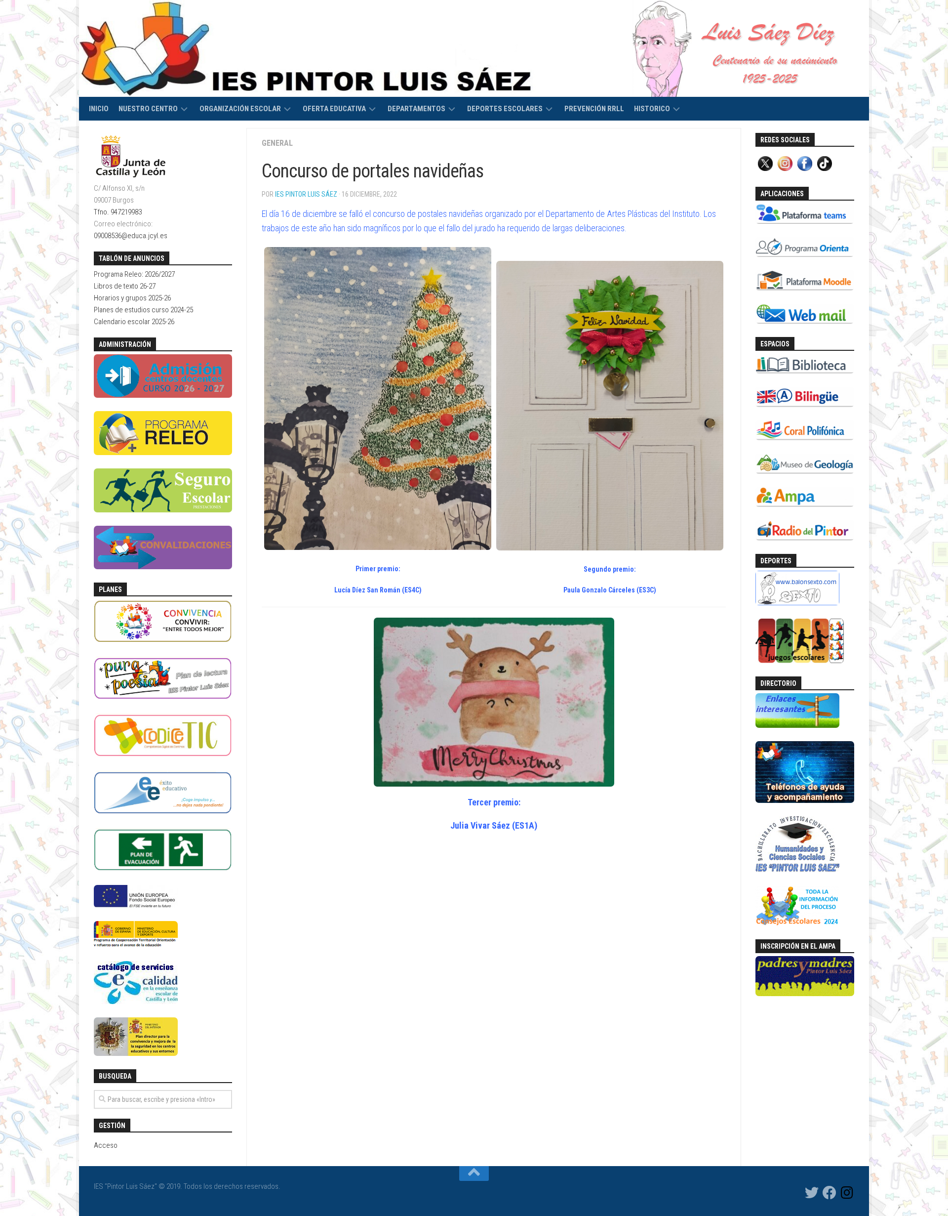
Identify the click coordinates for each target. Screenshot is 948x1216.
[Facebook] (829, 1193)
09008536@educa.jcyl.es (130, 235)
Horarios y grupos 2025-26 (132, 298)
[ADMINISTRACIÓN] (163, 395)
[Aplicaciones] (804, 221)
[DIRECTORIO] (797, 725)
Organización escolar (240, 108)
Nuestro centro (148, 108)
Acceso (106, 1145)
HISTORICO (652, 108)
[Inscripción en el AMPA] (804, 993)
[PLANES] (163, 640)
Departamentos (416, 108)
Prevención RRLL (594, 108)
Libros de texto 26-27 (125, 286)
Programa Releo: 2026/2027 (134, 274)
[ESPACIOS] (804, 371)
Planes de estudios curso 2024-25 (143, 309)
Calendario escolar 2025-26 (134, 321)
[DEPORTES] (797, 602)
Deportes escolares (505, 108)
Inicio (99, 108)
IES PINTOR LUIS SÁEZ (306, 194)
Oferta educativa (334, 108)
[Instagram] (847, 1193)
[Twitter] (812, 1193)
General (277, 143)
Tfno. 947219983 (118, 212)
